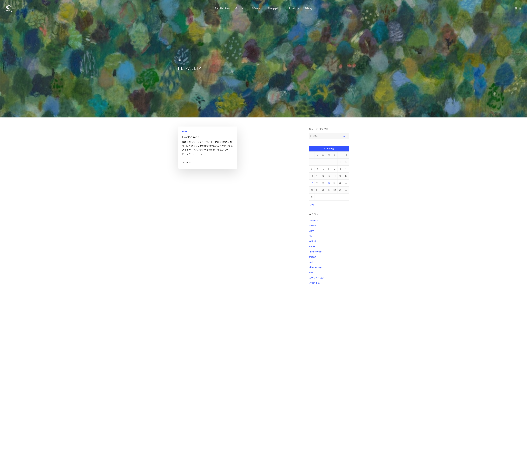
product (312, 257)
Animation (313, 220)
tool (310, 262)
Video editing (315, 267)
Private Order (315, 251)
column (185, 131)
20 (329, 183)
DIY (310, 236)
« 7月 (312, 205)
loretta (312, 246)
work (311, 272)
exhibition (313, 241)
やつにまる (314, 283)
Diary (311, 231)
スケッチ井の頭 (316, 277)
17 (312, 183)
